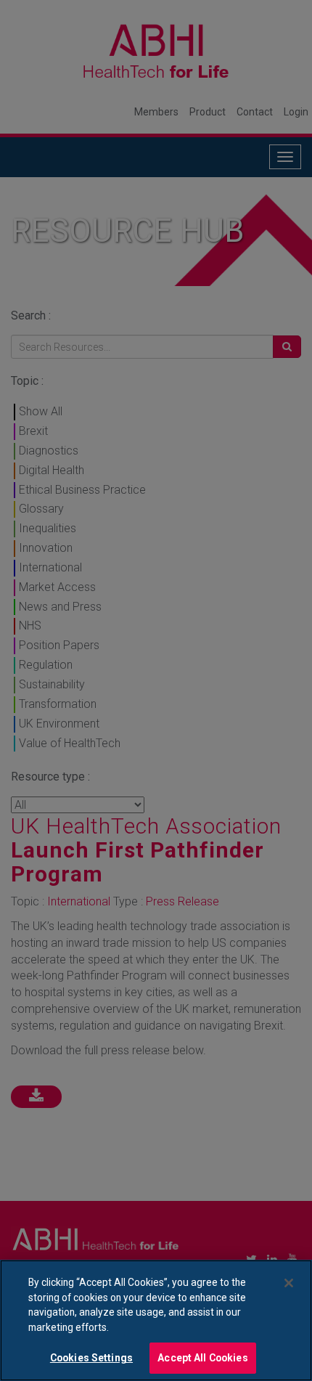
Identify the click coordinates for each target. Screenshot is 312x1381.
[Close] (289, 1283)
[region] (156, 1320)
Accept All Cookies (202, 1358)
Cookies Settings (91, 1358)
